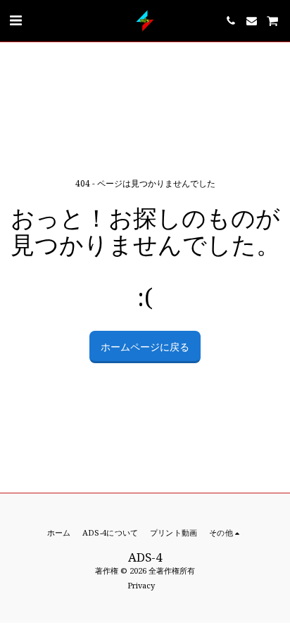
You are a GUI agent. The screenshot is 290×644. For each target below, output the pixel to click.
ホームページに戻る (145, 346)
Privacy (141, 585)
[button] (15, 20)
